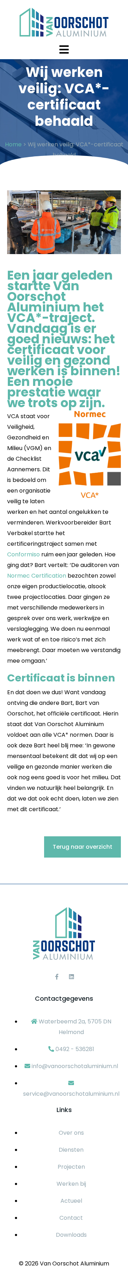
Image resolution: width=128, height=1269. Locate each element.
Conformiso (23, 554)
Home (13, 144)
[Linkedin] (71, 976)
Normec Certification (36, 576)
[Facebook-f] (57, 976)
